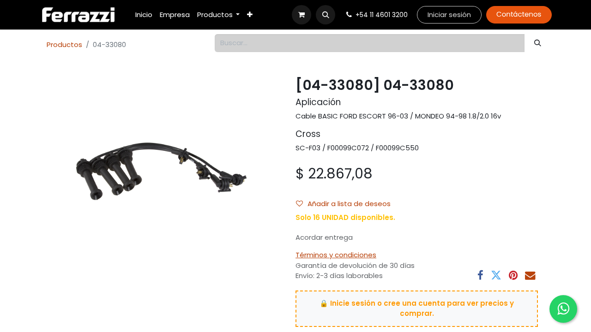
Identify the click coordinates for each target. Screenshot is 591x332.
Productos (64, 44)
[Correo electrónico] (530, 275)
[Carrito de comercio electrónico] (301, 14)
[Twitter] (496, 275)
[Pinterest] (513, 275)
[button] (325, 14)
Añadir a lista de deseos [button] (349, 203)
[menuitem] (144, 15)
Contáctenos (518, 14)
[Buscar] (538, 43)
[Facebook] (480, 275)
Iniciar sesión (449, 14)
